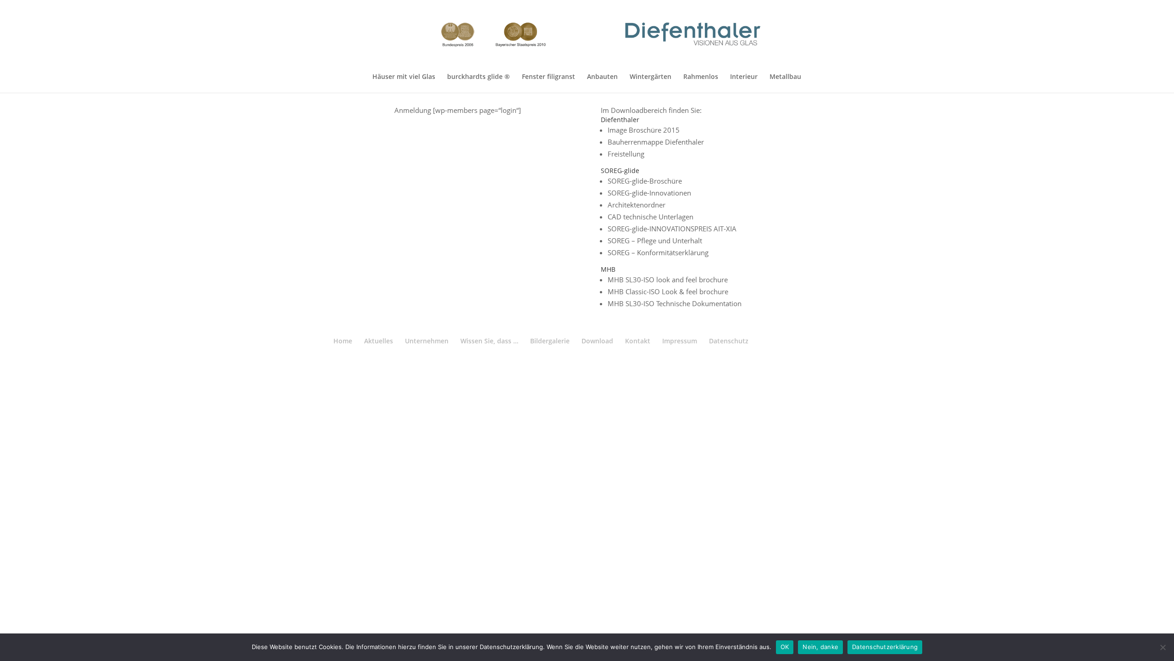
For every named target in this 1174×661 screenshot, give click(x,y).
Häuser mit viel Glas (403, 77)
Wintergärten (650, 77)
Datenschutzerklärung (885, 646)
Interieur (744, 77)
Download (597, 340)
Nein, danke (820, 646)
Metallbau (785, 77)
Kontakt (637, 340)
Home (342, 340)
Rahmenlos (700, 77)
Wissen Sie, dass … (489, 340)
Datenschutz (728, 340)
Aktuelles (378, 340)
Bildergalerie (550, 340)
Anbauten (602, 77)
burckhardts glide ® (478, 77)
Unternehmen (427, 340)
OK (785, 646)
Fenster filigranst (548, 77)
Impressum (679, 340)
